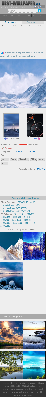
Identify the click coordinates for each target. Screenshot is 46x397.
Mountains (23, 159)
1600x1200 (29, 220)
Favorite (8, 148)
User (10, 19)
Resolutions (10, 22)
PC (3, 19)
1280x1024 (5, 217)
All (11, 15)
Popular (19, 15)
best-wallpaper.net (33, 386)
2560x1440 (5, 226)
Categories (31, 22)
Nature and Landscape (29, 26)
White (41, 159)
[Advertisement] (23, 45)
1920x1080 (5, 223)
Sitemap (40, 383)
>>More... (33, 229)
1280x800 (30, 214)
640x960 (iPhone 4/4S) (10, 205)
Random (37, 15)
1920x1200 (17, 223)
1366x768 (17, 217)
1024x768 (18, 214)
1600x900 (4, 220)
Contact (13, 383)
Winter (41, 26)
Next (31, 139)
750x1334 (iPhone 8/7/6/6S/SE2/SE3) (16, 211)
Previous (15, 139)
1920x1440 (30, 223)
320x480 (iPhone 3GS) (27, 202)
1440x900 (28, 217)
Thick (33, 159)
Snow (13, 159)
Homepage (31, 383)
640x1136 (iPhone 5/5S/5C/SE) (13, 208)
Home (4, 15)
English (38, 7)
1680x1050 (16, 220)
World (4, 164)
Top (28, 15)
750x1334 (41, 169)
